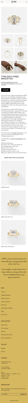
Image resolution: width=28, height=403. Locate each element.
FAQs (2, 311)
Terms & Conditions (5, 302)
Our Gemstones (4, 328)
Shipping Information (6, 295)
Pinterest (3, 351)
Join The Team (4, 314)
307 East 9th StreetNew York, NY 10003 (5, 367)
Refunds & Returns (5, 298)
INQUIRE (5, 90)
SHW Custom (4, 325)
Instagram (3, 348)
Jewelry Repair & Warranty (7, 308)
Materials (3, 331)
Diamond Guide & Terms (6, 335)
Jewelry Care (4, 305)
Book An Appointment (6, 338)
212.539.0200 (4, 363)
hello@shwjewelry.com (6, 362)
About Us (3, 292)
